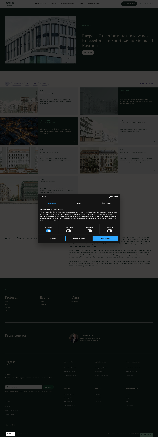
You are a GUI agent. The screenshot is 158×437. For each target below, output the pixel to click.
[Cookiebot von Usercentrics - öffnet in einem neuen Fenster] (110, 197)
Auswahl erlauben (79, 238)
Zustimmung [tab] (52, 203)
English (9, 434)
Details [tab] (79, 203)
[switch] (68, 230)
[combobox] (10, 434)
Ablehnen (53, 238)
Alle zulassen (105, 238)
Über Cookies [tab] (106, 203)
